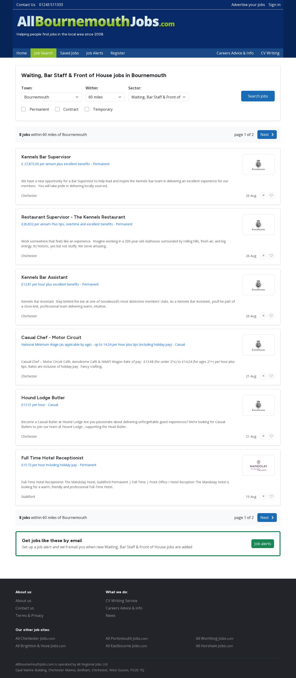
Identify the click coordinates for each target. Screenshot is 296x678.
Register (118, 53)
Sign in (275, 4)
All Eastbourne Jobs (126, 645)
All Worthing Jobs (215, 638)
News (110, 615)
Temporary (103, 109)
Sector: (134, 88)
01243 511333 (51, 4)
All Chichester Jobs (35, 638)
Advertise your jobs (248, 4)
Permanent (39, 109)
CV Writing (270, 53)
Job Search (43, 53)
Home (21, 53)
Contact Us (25, 4)
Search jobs (258, 96)
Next (265, 134)
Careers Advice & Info (235, 53)
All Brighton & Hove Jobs (40, 645)
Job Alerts (94, 53)
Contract (70, 109)
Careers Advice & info (124, 608)
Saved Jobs (69, 53)
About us (23, 600)
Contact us (24, 608)
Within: (92, 88)
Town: (26, 88)
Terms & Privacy (29, 615)
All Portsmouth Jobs (127, 638)
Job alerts (262, 543)
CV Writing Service (121, 600)
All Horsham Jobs (214, 645)
